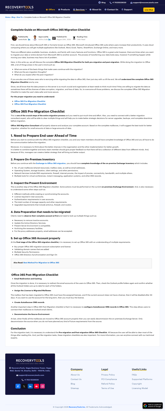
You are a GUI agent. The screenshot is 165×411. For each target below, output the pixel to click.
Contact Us (76, 379)
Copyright (137, 383)
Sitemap (75, 388)
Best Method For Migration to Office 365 (41, 262)
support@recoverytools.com (145, 2)
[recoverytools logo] (19, 9)
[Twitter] (24, 386)
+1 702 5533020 (31, 379)
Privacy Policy (108, 374)
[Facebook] (18, 386)
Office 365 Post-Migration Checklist (30, 104)
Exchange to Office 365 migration (51, 163)
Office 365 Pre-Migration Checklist (29, 101)
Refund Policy (108, 383)
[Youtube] (36, 386)
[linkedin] (29, 39)
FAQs (134, 374)
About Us (75, 374)
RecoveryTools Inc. (77, 407)
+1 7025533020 (119, 2)
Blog (103, 2)
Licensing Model (140, 388)
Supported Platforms (142, 379)
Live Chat (149, 9)
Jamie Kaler (22, 39)
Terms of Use (107, 388)
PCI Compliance (109, 379)
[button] (80, 9)
